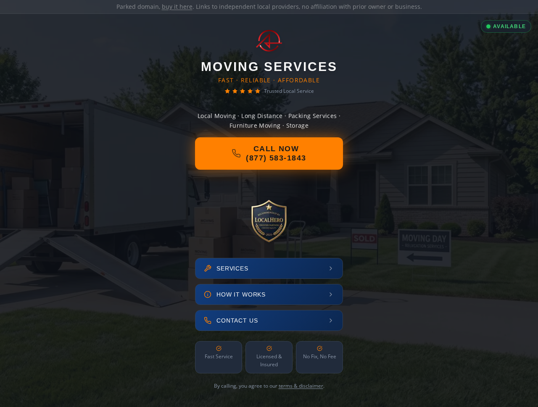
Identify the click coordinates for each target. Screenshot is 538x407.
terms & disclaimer (301, 385)
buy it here (177, 7)
